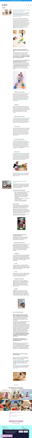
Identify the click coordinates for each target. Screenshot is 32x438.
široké (22, 52)
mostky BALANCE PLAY (21, 173)
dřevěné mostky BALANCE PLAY (20, 100)
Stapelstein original (20, 154)
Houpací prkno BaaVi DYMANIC (18, 360)
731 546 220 (24, 429)
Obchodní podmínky (5, 428)
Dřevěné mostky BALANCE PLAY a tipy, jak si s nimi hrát (21, 10)
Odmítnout (20, 431)
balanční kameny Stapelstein (20, 12)
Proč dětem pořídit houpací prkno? (19, 182)
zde (14, 432)
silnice (14, 118)
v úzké (19, 52)
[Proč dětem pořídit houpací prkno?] (6, 184)
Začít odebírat (16, 421)
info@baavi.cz (25, 428)
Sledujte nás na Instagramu (17, 387)
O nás (13, 428)
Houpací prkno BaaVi (17, 357)
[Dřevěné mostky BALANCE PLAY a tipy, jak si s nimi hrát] (6, 12)
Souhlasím (25, 431)
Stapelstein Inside (18, 155)
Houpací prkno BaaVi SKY (17, 365)
